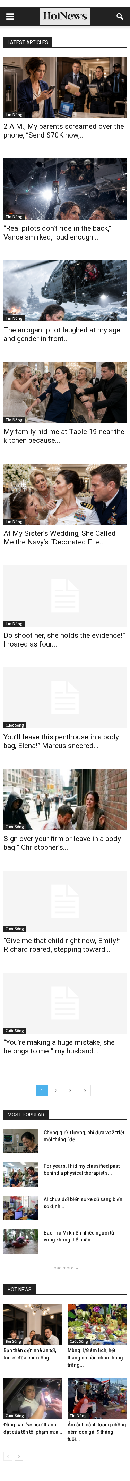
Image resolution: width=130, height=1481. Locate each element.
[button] (120, 16)
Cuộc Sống (15, 725)
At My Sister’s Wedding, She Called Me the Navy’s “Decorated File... (59, 537)
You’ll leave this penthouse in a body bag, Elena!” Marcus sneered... (61, 741)
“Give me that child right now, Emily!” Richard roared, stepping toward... (62, 945)
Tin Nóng (14, 114)
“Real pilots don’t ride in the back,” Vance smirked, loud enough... (57, 232)
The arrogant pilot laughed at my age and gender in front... (61, 334)
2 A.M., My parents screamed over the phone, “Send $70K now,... (63, 130)
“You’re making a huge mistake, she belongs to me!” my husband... (59, 1046)
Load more (62, 1268)
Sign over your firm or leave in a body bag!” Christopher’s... (62, 843)
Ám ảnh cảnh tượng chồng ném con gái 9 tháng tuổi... (97, 1432)
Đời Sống (13, 1341)
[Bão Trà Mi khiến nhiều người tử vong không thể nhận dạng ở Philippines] (20, 1241)
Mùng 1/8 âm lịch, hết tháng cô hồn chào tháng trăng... (95, 1358)
